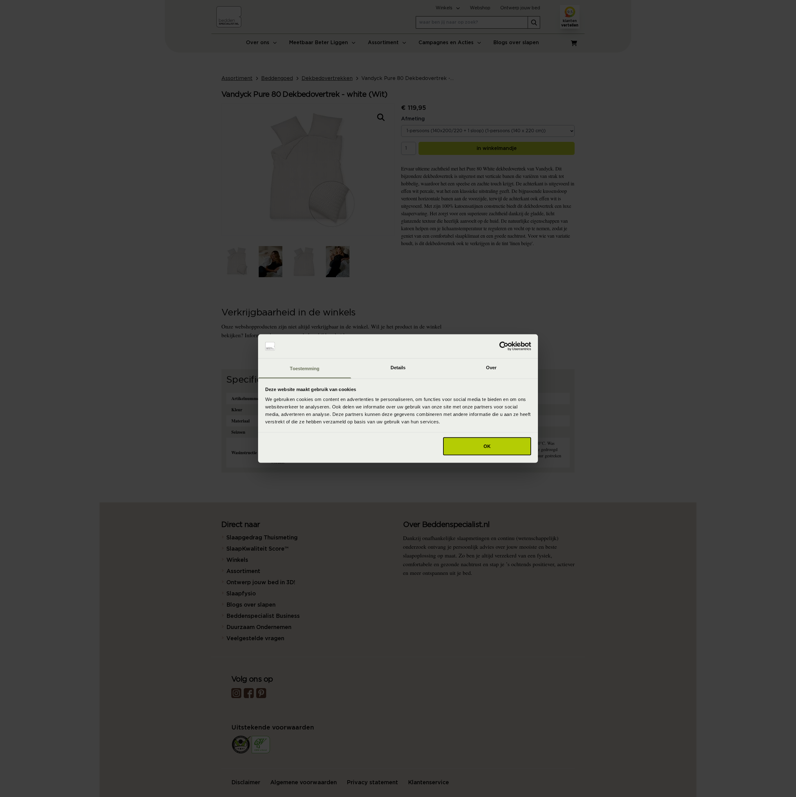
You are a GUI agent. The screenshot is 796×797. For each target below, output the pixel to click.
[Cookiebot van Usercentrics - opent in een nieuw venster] (504, 346)
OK (487, 446)
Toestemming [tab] (304, 368)
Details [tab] (398, 367)
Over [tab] (491, 367)
